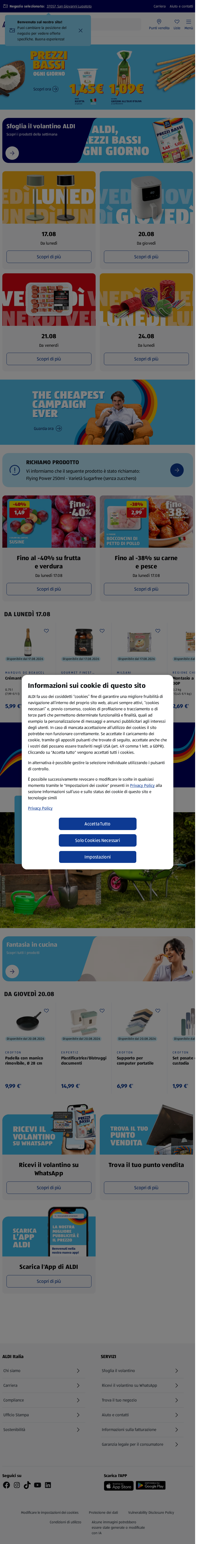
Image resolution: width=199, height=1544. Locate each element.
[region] (97, 772)
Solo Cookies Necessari (97, 840)
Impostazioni (97, 857)
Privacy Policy (142, 785)
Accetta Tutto (97, 823)
